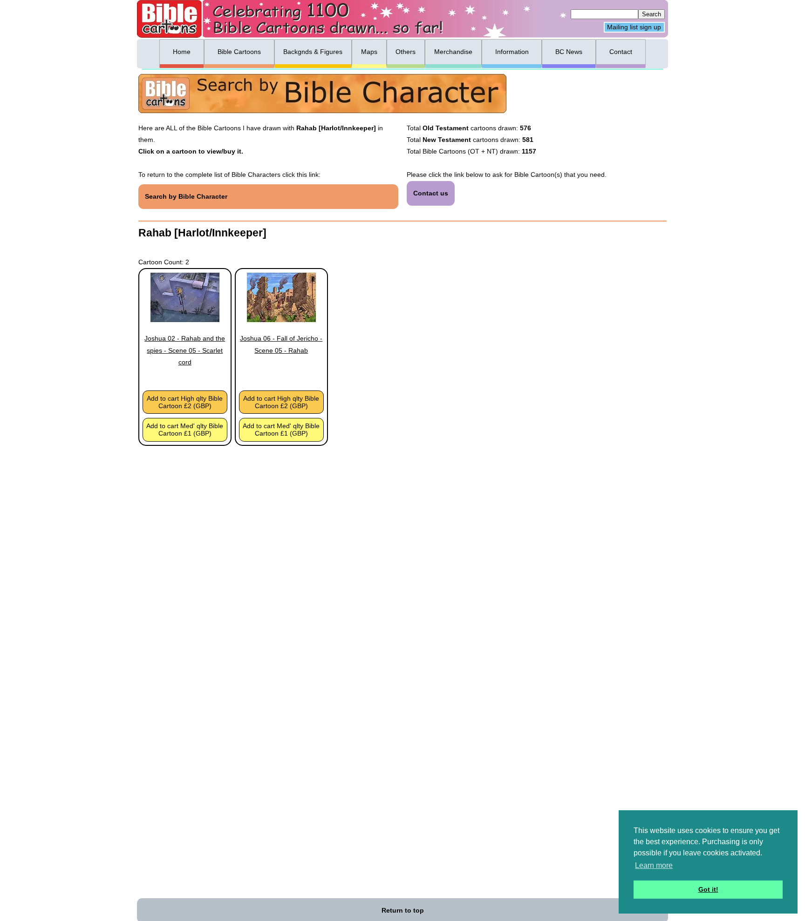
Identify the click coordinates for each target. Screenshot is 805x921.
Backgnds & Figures (312, 51)
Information (512, 51)
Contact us (430, 193)
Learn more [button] (654, 865)
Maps (369, 51)
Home (182, 51)
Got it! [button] (708, 889)
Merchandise (453, 51)
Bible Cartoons (239, 51)
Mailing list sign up (634, 27)
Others (406, 51)
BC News (568, 51)
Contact (620, 51)
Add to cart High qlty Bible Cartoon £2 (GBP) (185, 402)
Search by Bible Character (186, 196)
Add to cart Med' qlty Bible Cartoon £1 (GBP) (184, 429)
